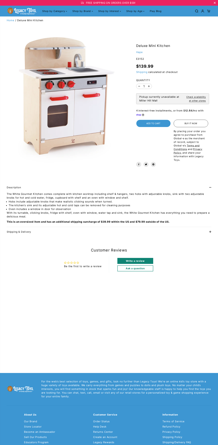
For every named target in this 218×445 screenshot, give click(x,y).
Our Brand (30, 421)
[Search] (196, 11)
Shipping (142, 72)
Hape (139, 52)
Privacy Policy (171, 431)
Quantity (143, 80)
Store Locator (33, 426)
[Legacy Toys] (22, 11)
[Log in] (202, 11)
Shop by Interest (109, 11)
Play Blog (156, 11)
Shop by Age (134, 11)
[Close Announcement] (214, 2)
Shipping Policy (172, 437)
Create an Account (105, 437)
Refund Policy (171, 426)
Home (10, 20)
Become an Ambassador (39, 431)
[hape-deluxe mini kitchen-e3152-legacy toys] (63, 100)
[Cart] (208, 11)
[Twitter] (146, 164)
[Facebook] (138, 164)
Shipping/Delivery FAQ (176, 442)
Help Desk (99, 426)
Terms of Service (173, 421)
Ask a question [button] (135, 268)
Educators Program (36, 442)
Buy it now (191, 123)
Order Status (101, 421)
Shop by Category (54, 11)
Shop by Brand (82, 11)
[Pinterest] (153, 164)
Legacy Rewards (103, 442)
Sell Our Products (35, 437)
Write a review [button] (135, 260)
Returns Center (103, 431)
